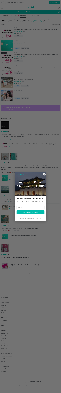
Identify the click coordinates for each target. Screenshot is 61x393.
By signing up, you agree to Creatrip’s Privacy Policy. (30, 218)
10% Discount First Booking (30, 212)
